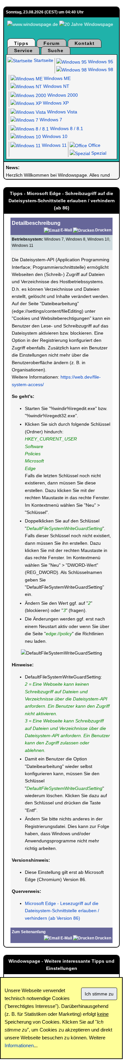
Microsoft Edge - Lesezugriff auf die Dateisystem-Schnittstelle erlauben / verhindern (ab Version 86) (62, 911)
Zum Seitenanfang (28, 932)
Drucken (103, 230)
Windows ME (57, 78)
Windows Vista (61, 111)
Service (23, 50)
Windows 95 (100, 61)
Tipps (21, 43)
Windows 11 (54, 145)
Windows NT (55, 86)
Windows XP (55, 103)
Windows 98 (100, 69)
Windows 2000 (62, 95)
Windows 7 (50, 119)
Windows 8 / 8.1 (66, 128)
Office (93, 145)
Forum (52, 43)
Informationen (19, 1045)
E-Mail (66, 230)
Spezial (98, 153)
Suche (55, 50)
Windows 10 (54, 136)
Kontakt (85, 43)
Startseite (42, 60)
